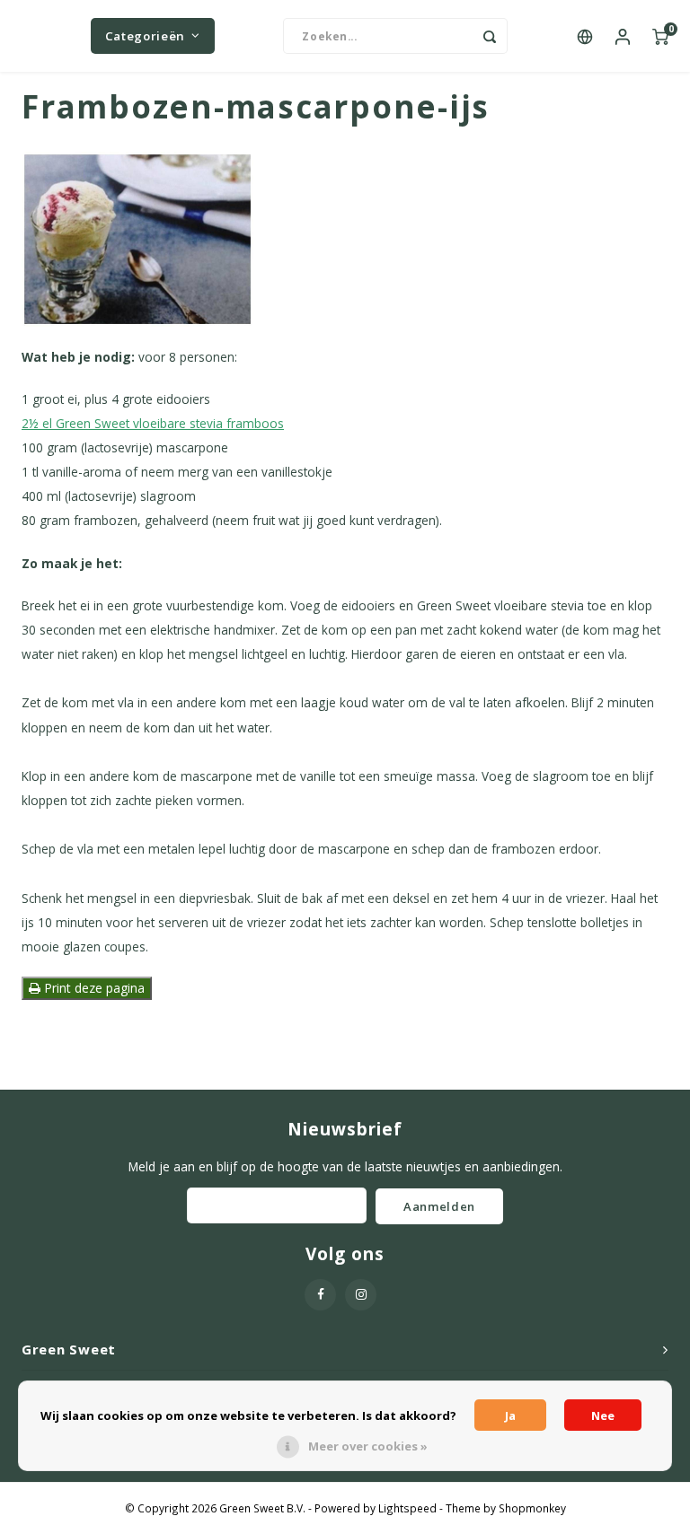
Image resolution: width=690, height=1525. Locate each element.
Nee (603, 1415)
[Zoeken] (490, 36)
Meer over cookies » (368, 1446)
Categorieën (145, 36)
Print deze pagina (92, 987)
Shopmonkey (532, 1508)
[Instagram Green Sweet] (360, 1294)
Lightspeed (407, 1508)
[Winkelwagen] (660, 36)
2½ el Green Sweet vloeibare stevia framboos (153, 423)
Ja (510, 1415)
